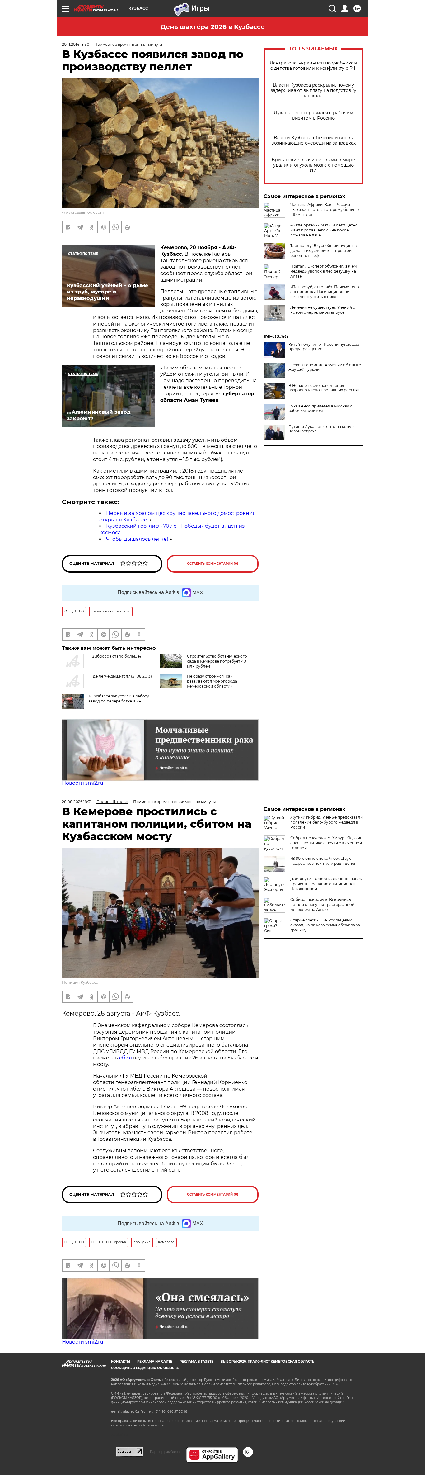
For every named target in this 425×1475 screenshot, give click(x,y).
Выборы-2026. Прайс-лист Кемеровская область (267, 1361)
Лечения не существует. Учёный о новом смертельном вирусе (322, 310)
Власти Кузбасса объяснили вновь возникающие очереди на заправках (313, 140)
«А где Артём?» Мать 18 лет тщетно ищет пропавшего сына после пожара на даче (324, 230)
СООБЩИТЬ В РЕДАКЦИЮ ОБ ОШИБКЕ (145, 1368)
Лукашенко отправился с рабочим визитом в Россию (313, 115)
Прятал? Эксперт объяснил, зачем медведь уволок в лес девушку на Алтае (323, 271)
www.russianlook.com (83, 212)
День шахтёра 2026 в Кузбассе (213, 27)
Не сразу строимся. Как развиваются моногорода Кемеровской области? (212, 681)
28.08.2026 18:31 (76, 801)
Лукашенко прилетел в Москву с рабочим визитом (320, 408)
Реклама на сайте (154, 1361)
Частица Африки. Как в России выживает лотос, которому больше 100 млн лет (324, 209)
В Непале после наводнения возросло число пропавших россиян (324, 387)
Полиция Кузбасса (80, 982)
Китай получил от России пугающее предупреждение (323, 346)
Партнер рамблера (165, 1452)
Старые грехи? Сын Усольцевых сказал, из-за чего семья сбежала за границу (325, 925)
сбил (126, 1058)
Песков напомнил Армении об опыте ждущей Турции (324, 367)
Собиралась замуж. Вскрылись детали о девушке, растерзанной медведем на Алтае (322, 904)
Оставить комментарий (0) (212, 564)
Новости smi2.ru (82, 783)
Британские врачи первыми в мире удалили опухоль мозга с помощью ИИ (313, 165)
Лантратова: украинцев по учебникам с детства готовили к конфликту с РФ (313, 65)
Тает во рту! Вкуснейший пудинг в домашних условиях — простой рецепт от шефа (323, 250)
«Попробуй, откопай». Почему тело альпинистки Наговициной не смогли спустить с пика (324, 291)
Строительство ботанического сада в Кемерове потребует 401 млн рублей (217, 661)
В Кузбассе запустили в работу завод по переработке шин (119, 698)
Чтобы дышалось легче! (137, 539)
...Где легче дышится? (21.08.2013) (120, 676)
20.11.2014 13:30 (75, 44)
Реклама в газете (196, 1361)
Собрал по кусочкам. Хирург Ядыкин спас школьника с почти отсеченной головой (326, 842)
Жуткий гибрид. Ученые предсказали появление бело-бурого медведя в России (326, 822)
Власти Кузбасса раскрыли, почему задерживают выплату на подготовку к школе (313, 90)
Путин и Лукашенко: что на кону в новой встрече (321, 429)
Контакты (120, 1361)
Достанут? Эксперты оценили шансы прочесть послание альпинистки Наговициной (326, 884)
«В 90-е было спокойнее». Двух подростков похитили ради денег (323, 861)
